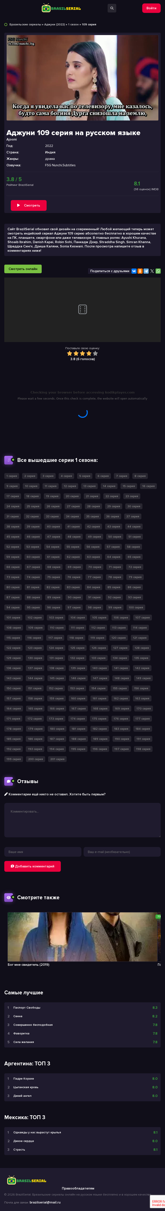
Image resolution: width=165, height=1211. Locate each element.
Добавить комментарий (34, 866)
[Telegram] (146, 271)
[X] (152, 271)
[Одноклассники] (140, 271)
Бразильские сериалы (25, 24)
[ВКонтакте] (134, 271)
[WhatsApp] (158, 271)
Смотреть (32, 205)
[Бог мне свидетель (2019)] (82, 937)
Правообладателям (78, 1188)
